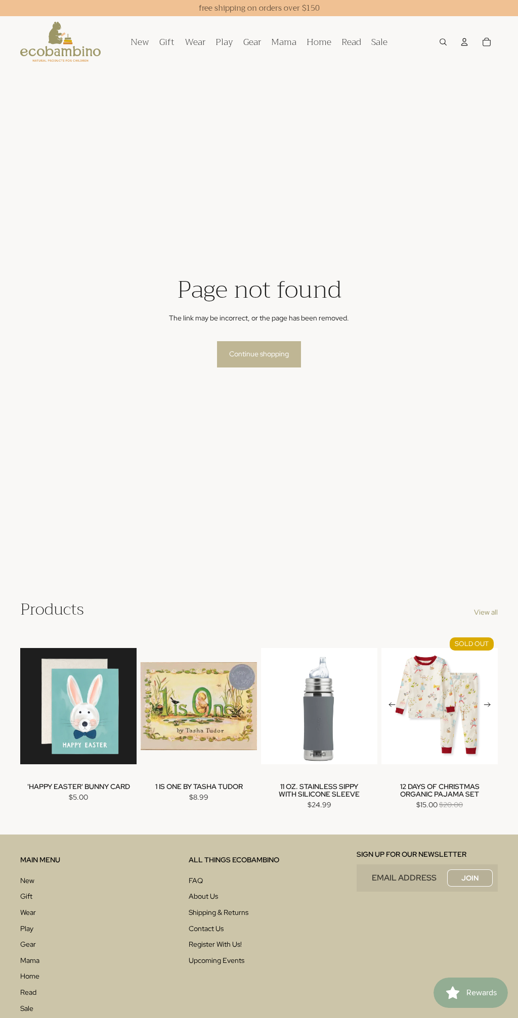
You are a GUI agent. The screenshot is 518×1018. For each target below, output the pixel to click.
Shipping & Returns (218, 912)
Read (28, 992)
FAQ (196, 880)
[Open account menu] (464, 42)
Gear (28, 944)
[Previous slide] (389, 706)
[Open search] (443, 42)
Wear (28, 912)
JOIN (470, 878)
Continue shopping (259, 353)
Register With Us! (215, 944)
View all (486, 612)
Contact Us (206, 928)
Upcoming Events (216, 960)
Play (26, 928)
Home (29, 976)
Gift (26, 896)
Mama (29, 960)
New (27, 880)
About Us (203, 896)
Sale (26, 1008)
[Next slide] (490, 706)
